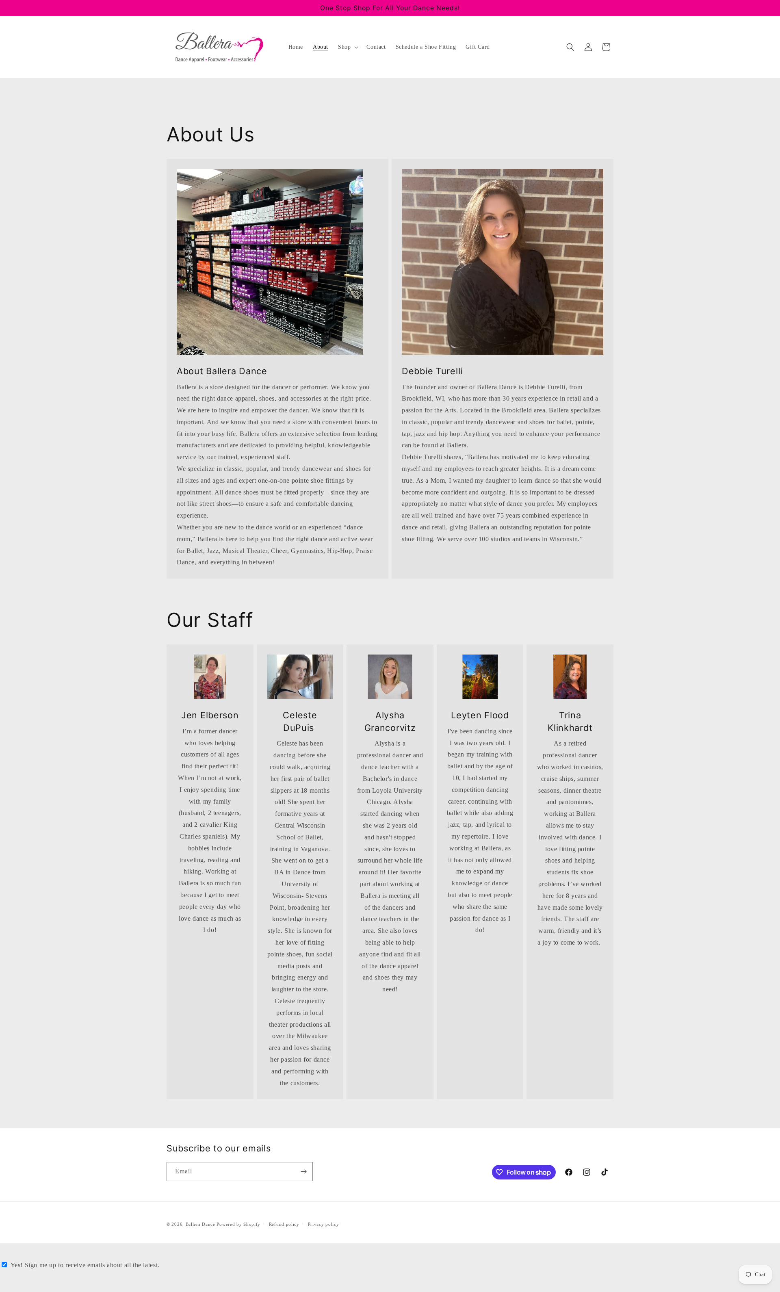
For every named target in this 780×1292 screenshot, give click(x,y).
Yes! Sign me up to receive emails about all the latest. (85, 1265)
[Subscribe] (303, 1171)
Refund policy (284, 1224)
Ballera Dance (200, 1224)
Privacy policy (323, 1224)
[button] (347, 47)
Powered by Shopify (238, 1224)
